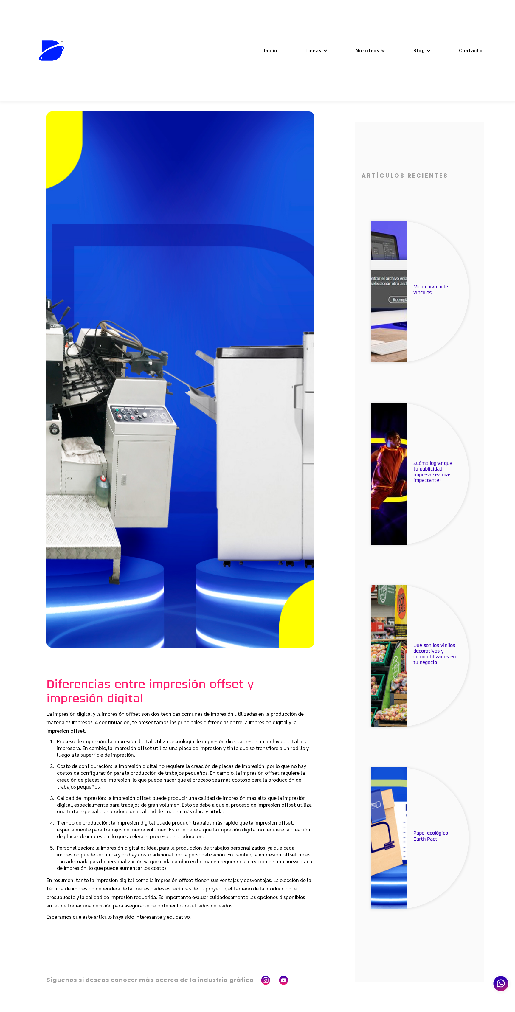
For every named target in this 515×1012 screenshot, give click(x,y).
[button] (316, 50)
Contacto (471, 50)
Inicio (270, 50)
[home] (51, 50)
